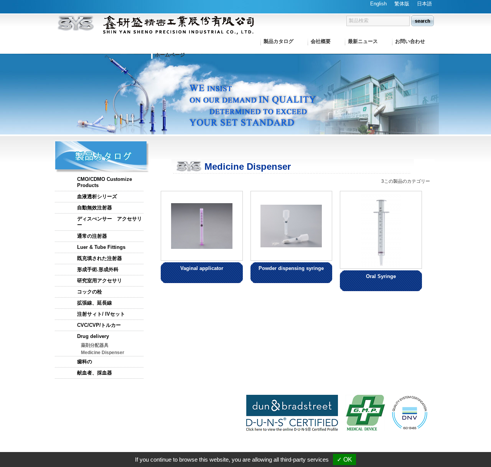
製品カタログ (278, 41)
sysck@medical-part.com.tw (405, 447)
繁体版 (401, 4)
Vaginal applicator (201, 268)
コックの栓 (89, 292)
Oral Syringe (381, 276)
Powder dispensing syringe (291, 268)
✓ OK (344, 459)
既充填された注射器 (99, 258)
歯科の (84, 361)
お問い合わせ (410, 41)
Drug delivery (93, 336)
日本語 (424, 4)
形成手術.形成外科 (98, 269)
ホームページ (170, 55)
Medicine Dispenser (102, 352)
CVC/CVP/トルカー (99, 325)
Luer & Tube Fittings (101, 247)
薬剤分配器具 (95, 345)
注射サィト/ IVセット (101, 314)
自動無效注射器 (94, 207)
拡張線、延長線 (94, 303)
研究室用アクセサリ (99, 280)
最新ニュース (363, 41)
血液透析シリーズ (97, 196)
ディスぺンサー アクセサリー (109, 222)
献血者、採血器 (94, 373)
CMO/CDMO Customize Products (104, 182)
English (378, 4)
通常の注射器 (92, 236)
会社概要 (321, 41)
